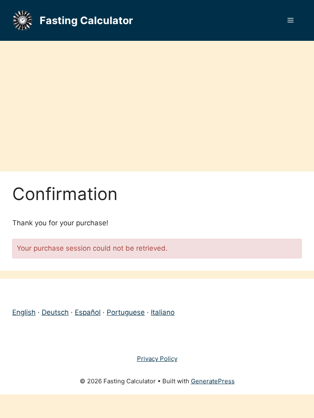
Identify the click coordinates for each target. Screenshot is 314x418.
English (24, 312)
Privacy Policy (157, 358)
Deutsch (55, 312)
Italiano (163, 312)
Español (88, 312)
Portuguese (126, 312)
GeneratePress (213, 381)
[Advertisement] (157, 102)
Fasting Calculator (86, 20)
